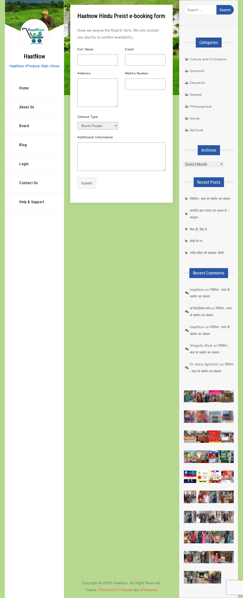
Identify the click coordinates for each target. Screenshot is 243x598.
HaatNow (34, 56)
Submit (86, 182)
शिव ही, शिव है (198, 229)
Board (24, 126)
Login (23, 164)
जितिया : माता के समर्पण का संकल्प (210, 198)
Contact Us (28, 183)
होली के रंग (196, 241)
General (196, 94)
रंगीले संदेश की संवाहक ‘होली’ (207, 253)
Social (195, 118)
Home (24, 88)
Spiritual (196, 130)
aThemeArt (149, 589)
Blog (23, 145)
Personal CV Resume (116, 589)
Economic (197, 70)
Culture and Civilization (208, 59)
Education (197, 82)
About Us (26, 107)
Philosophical (201, 106)
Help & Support (31, 202)
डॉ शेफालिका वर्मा (200, 308)
